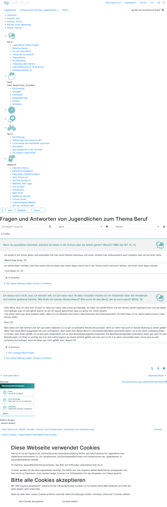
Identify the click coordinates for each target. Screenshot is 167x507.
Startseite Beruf (11, 375)
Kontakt (31, 429)
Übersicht (12, 15)
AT (152, 2)
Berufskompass (20, 48)
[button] (152, 368)
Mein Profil (17, 193)
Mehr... (6, 413)
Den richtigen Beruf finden (21, 352)
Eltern (65, 10)
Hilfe (10, 210)
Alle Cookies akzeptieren (31, 501)
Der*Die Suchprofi (21, 180)
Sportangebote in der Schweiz (27, 149)
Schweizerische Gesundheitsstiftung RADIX (143, 381)
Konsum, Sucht (14, 21)
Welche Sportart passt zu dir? (27, 140)
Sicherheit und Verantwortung (79, 429)
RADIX (22, 429)
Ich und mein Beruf (21, 51)
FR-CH (143, 2)
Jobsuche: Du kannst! (23, 54)
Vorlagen (16, 91)
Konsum (16, 101)
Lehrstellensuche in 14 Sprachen (28, 67)
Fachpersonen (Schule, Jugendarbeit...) (39, 10)
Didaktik (21, 210)
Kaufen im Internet (21, 196)
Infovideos (17, 146)
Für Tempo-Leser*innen (23, 152)
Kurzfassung (18, 88)
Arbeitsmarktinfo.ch (22, 70)
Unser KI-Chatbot (15, 394)
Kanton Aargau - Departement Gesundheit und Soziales (29, 434)
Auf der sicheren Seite (23, 205)
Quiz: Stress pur (20, 177)
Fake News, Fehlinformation (26, 174)
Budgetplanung (19, 97)
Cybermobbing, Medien (23, 202)
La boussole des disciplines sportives (30, 143)
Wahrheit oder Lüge (22, 183)
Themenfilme (18, 57)
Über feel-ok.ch (113, 2)
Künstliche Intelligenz (22, 171)
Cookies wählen (70, 501)
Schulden (16, 104)
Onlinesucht (18, 189)
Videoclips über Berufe (23, 63)
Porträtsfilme (18, 60)
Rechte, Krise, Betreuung (19, 24)
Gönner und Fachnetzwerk (49, 429)
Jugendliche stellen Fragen (25, 45)
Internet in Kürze (20, 168)
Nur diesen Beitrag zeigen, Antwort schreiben (28, 283)
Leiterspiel (17, 94)
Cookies (158, 429)
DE (158, 2)
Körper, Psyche (14, 27)
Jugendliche (10, 10)
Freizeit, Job (13, 18)
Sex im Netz (18, 186)
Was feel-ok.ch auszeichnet (20, 401)
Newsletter (130, 2)
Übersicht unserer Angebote (20, 409)
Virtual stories (19, 199)
